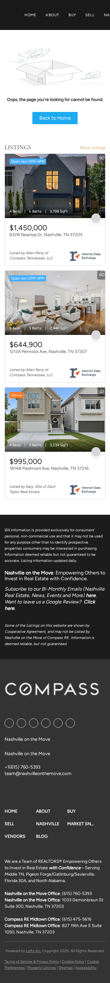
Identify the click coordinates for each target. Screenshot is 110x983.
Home (30, 15)
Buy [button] (72, 15)
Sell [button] (89, 15)
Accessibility (86, 968)
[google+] (70, 723)
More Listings (92, 147)
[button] (20, 811)
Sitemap (66, 968)
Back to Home (55, 118)
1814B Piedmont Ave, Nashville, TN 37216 (49, 468)
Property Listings (42, 968)
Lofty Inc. (33, 951)
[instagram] (58, 723)
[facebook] (9, 723)
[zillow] (45, 723)
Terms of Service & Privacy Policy (32, 961)
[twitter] (33, 723)
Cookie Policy (73, 961)
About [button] (52, 15)
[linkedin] (21, 723)
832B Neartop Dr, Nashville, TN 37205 (45, 234)
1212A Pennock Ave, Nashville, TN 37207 (48, 351)
